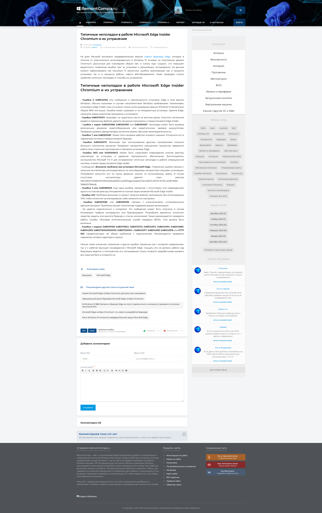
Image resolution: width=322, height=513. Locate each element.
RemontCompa (98, 8)
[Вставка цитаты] (116, 370)
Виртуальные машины (218, 104)
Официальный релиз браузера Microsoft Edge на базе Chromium (113, 299)
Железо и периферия (218, 91)
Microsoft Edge (103, 275)
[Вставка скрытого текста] (126, 370)
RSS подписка (172, 477)
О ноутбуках (217, 22)
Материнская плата (232, 156)
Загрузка (200, 156)
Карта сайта (171, 474)
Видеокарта (205, 145)
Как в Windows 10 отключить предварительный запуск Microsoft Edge (115, 317)
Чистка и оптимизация (218, 190)
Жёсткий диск (230, 151)
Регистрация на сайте (176, 455)
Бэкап (233, 139)
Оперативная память (231, 168)
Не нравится (175, 331)
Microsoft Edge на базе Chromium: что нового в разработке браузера (114, 312)
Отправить (88, 407)
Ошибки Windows (202, 173)
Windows (218, 53)
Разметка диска (206, 179)
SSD (234, 128)
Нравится (153, 331)
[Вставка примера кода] (119, 370)
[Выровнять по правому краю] (100, 370)
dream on (223, 309)
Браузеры (87, 275)
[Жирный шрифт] (82, 370)
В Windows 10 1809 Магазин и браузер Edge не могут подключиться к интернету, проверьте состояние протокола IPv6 (130, 305)
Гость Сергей (223, 289)
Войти (239, 22)
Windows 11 (218, 134)
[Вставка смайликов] (112, 370)
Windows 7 (234, 134)
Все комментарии (218, 370)
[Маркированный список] (104, 370)
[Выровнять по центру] (96, 370)
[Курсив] (85, 370)
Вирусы (219, 145)
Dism (212, 128)
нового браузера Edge (157, 56)
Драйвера (232, 145)
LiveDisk (223, 128)
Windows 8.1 (206, 139)
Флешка (230, 185)
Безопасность (218, 59)
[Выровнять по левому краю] (93, 370)
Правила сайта (173, 481)
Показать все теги (218, 196)
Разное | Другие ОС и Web (218, 111)
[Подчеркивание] (89, 370)
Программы (219, 72)
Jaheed (223, 327)
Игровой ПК (198, 22)
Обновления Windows (206, 168)
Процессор (237, 173)
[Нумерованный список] (107, 370)
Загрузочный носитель (218, 98)
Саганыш (223, 268)
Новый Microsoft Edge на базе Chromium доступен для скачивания (113, 293)
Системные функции (228, 179)
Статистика (171, 463)
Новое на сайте (173, 459)
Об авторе (171, 470)
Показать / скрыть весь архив (218, 250)
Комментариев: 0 (159, 47)
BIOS (219, 85)
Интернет (97, 45)
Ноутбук (234, 162)
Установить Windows (212, 185)
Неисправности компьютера (212, 162)
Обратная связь (173, 485)
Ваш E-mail (139, 353)
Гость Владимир (223, 347)
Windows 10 (203, 134)
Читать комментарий (222, 282)
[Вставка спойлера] (123, 370)
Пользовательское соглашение (181, 466)
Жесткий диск (218, 78)
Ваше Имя (85, 353)
